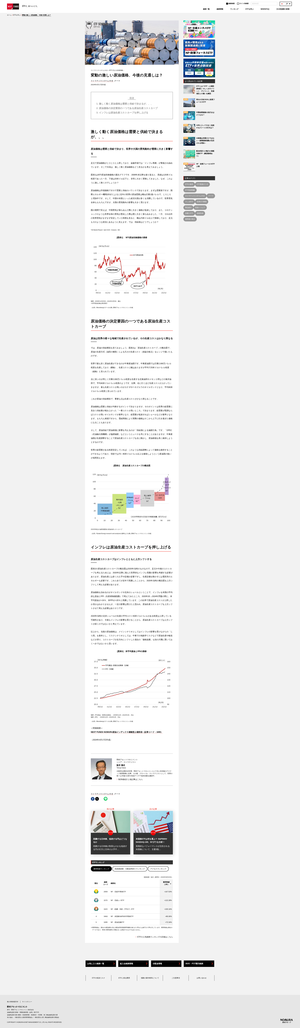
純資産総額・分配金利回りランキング (130, 869)
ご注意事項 (176, 978)
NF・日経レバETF (117, 900)
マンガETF (189, 202)
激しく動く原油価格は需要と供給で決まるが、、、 (126, 103)
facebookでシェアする (93, 799)
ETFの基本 (189, 184)
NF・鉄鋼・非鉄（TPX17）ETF (122, 909)
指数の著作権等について (150, 978)
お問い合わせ (201, 978)
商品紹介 (188, 207)
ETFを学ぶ (17, 15)
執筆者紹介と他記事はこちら (130, 779)
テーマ (210, 196)
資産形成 (200, 213)
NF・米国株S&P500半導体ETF (122, 916)
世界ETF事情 (201, 202)
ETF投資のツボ (202, 184)
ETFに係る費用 (124, 978)
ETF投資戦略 (190, 190)
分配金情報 (157, 964)
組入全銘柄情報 (126, 964)
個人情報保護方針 (12, 1001)
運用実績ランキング (101, 869)
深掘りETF (189, 213)
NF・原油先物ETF (117, 922)
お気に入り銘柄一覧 (95, 964)
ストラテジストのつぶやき (102, 81)
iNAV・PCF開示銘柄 (194, 964)
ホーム (9, 15)
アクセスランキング (158, 869)
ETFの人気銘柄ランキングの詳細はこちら (155, 937)
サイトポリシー (27, 1001)
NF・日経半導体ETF (118, 892)
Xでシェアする (97, 799)
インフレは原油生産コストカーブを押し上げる (123, 112)
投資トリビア (200, 207)
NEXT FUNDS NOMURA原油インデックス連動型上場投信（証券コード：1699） (127, 732)
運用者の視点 (190, 219)
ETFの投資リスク (98, 978)
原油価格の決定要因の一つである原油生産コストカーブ (128, 108)
